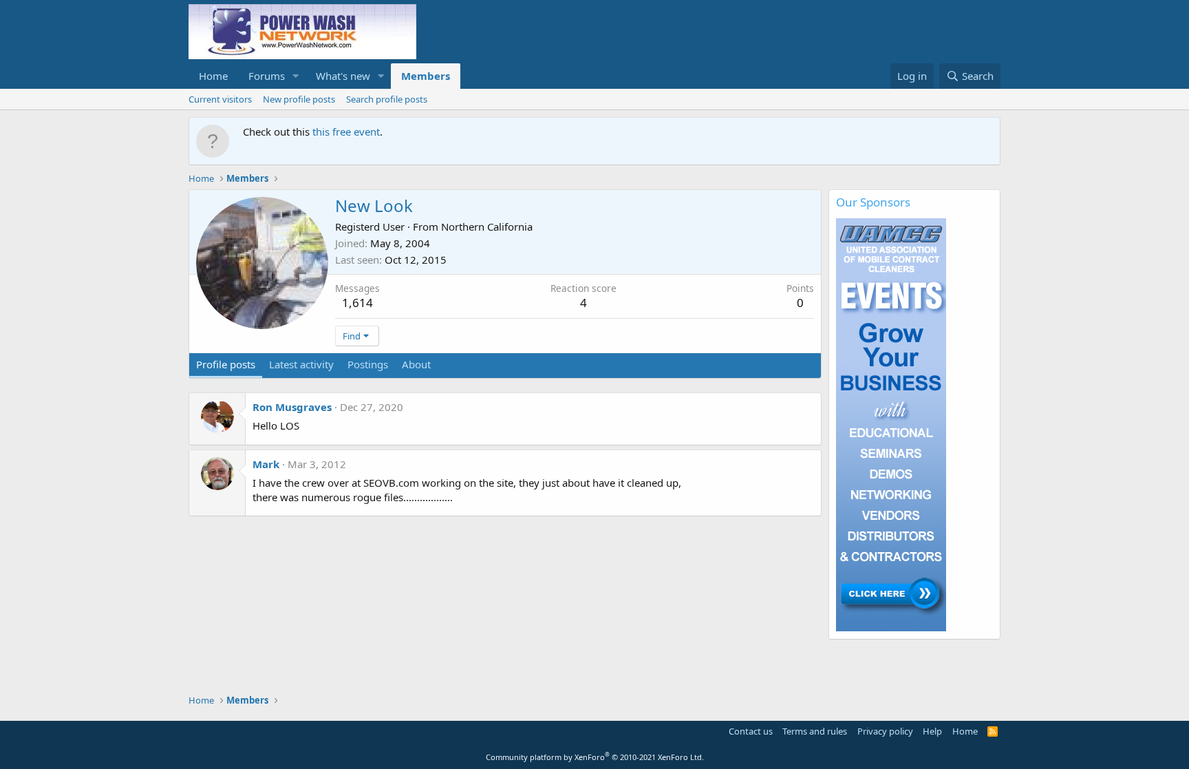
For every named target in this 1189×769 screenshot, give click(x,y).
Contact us (751, 731)
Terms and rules (814, 731)
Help (932, 731)
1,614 (357, 302)
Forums (266, 76)
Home (213, 76)
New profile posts (299, 99)
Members (425, 76)
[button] (296, 76)
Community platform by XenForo (595, 757)
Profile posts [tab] (225, 364)
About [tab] (416, 364)
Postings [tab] (367, 364)
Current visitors (220, 99)
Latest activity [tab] (301, 364)
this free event (346, 131)
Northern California (487, 226)
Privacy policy (885, 731)
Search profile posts (386, 99)
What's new (343, 76)
